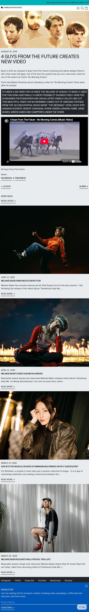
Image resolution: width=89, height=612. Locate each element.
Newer (7, 186)
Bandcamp (55, 580)
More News (7, 201)
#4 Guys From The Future (13, 169)
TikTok (18, 580)
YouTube (42, 580)
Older (82, 186)
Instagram (6, 580)
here (23, 74)
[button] (82, 8)
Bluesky (68, 580)
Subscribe (6, 607)
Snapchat (29, 580)
